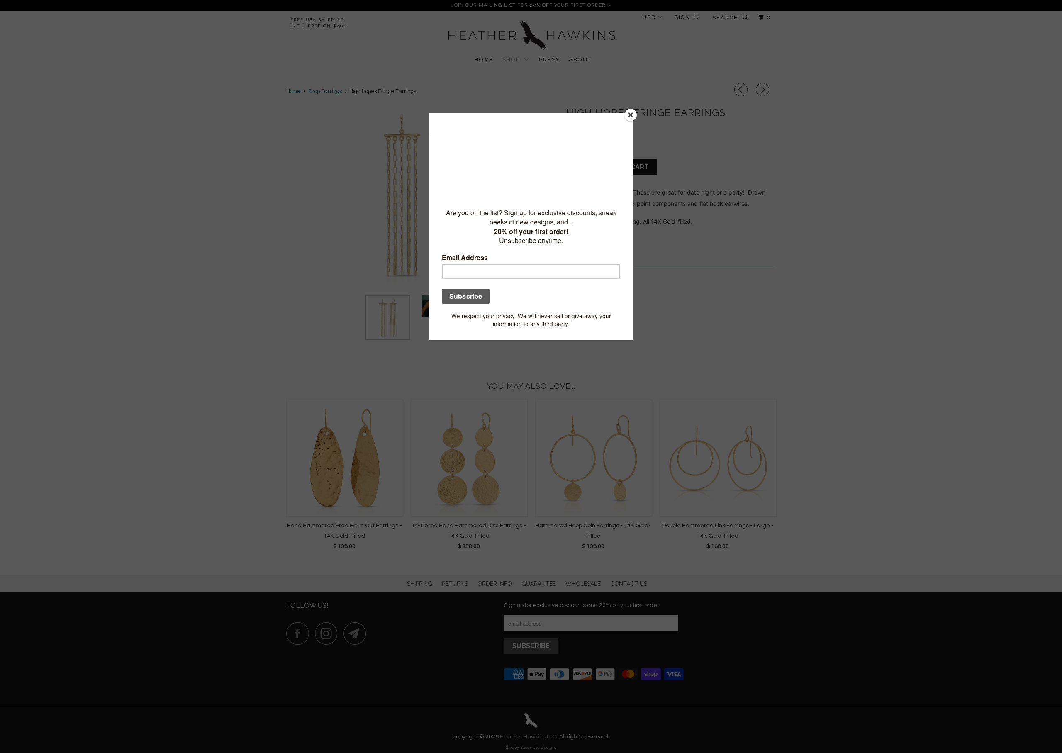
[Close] (630, 115)
